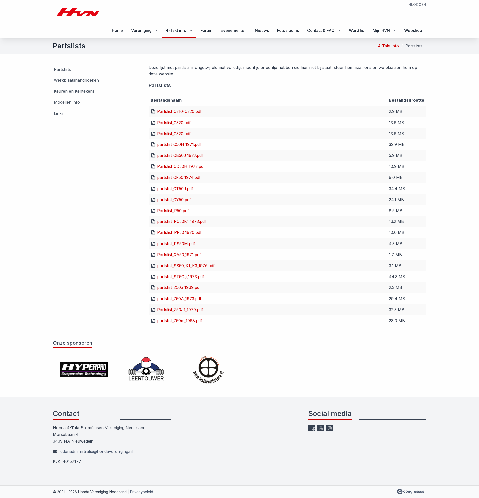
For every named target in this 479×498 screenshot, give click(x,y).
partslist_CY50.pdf (174, 199)
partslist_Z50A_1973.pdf (179, 298)
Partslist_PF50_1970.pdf (179, 232)
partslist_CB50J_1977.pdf (180, 155)
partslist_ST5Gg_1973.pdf (180, 276)
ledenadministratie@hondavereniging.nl (96, 451)
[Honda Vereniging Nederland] (78, 12)
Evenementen (234, 30)
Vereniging (141, 30)
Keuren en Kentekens (74, 91)
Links (59, 113)
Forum (206, 30)
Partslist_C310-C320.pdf (179, 111)
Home (117, 30)
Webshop (413, 30)
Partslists (62, 69)
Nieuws (262, 30)
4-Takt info (176, 30)
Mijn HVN (381, 30)
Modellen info (67, 102)
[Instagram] (329, 428)
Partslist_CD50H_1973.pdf (181, 166)
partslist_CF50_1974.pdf (179, 177)
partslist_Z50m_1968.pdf (179, 320)
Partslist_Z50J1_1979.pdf (180, 309)
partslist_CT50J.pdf (175, 188)
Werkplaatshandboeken (76, 80)
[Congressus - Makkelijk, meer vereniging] (410, 491)
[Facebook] (311, 428)
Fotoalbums (288, 30)
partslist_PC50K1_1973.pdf (181, 221)
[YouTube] (320, 428)
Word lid (356, 30)
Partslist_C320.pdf (174, 122)
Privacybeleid (141, 491)
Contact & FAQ (321, 30)
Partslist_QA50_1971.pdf (179, 254)
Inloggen (416, 4)
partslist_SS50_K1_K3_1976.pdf (186, 265)
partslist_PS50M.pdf (176, 243)
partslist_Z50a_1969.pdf (179, 287)
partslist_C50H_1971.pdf (179, 144)
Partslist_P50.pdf (173, 210)
